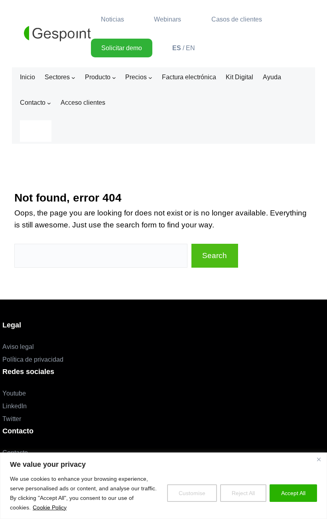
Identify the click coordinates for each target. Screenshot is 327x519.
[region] (163, 485)
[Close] (318, 459)
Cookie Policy (50, 507)
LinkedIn (14, 406)
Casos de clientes (236, 19)
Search (214, 255)
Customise (192, 493)
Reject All (243, 493)
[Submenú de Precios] (150, 77)
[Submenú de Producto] (114, 77)
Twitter (11, 418)
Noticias (112, 19)
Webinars (167, 19)
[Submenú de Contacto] (49, 103)
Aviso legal (18, 346)
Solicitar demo (121, 48)
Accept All (293, 493)
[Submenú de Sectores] (73, 77)
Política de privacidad (32, 359)
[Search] (35, 131)
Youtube (14, 393)
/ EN (183, 48)
